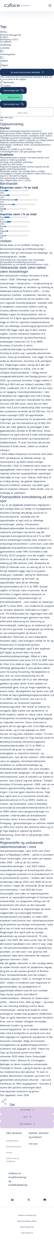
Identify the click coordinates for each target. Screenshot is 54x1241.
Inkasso (9, 1153)
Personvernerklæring (27, 1221)
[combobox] (27, 113)
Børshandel (8, 82)
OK (1, 120)
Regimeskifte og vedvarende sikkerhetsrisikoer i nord (24, 264)
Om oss (33, 1143)
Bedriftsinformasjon (13, 1147)
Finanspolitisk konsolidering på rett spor (18, 262)
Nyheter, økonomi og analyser (38, 1135)
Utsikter (7, 86)
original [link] (22, 79)
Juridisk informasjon (27, 1215)
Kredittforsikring (12, 1141)
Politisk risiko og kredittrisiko (12, 1159)
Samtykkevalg (27, 1233)
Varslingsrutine (27, 1227)
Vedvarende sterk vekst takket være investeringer (22, 260)
